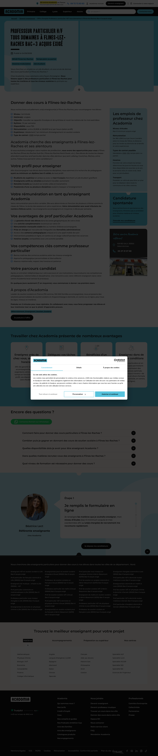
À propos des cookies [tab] (111, 367)
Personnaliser (78, 394)
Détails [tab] (79, 367)
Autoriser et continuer (110, 394)
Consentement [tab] (46, 367)
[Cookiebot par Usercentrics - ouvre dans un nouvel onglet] (115, 360)
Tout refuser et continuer (48, 394)
